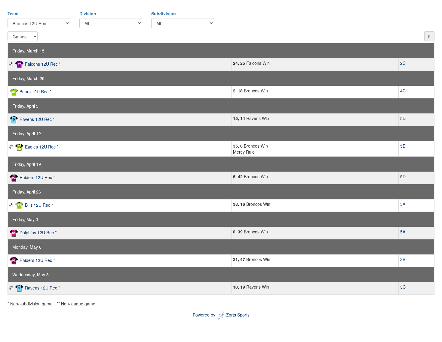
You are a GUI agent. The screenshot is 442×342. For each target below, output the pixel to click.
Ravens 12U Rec (35, 119)
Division (87, 13)
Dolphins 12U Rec (36, 233)
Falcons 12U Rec (41, 64)
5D (403, 118)
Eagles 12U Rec (40, 147)
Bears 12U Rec (34, 91)
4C (403, 91)
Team (13, 13)
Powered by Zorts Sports (221, 315)
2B (402, 259)
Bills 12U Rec (37, 205)
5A (402, 204)
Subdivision (163, 13)
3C (403, 287)
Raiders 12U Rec (35, 177)
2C (403, 63)
